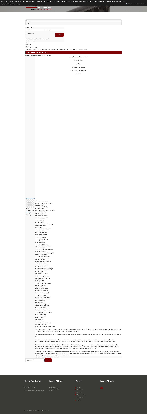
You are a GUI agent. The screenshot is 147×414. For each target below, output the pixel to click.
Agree (18, 4)
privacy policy (123, 1)
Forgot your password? (31, 38)
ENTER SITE (78, 74)
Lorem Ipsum (28, 44)
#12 (50, 55)
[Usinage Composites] (39, 6)
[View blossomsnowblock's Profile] (30, 203)
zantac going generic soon (41, 239)
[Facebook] (101, 388)
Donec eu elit (28, 46)
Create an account (30, 41)
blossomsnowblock (30, 198)
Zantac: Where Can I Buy (31, 47)
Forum (27, 42)
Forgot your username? (43, 38)
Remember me (30, 33)
